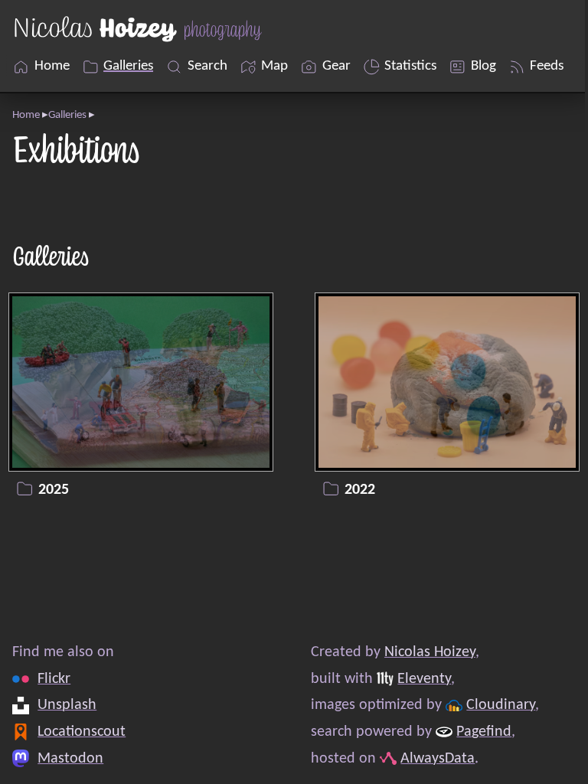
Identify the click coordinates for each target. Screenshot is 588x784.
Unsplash (67, 705)
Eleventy (424, 679)
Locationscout (82, 732)
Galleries (67, 115)
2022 (360, 490)
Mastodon (70, 758)
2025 (53, 490)
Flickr (54, 679)
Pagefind (483, 732)
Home (26, 115)
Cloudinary (500, 705)
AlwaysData (437, 758)
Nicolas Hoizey (429, 652)
